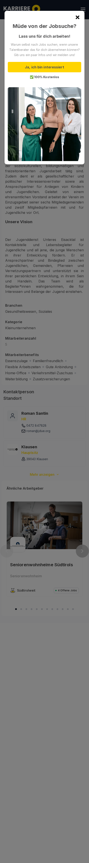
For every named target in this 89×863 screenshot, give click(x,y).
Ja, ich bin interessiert (44, 67)
